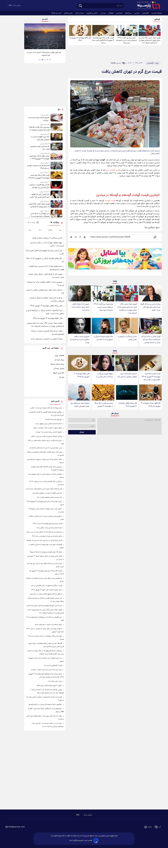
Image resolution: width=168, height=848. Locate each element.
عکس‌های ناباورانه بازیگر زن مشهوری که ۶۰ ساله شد (103, 338)
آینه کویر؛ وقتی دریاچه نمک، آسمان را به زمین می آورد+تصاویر (44, 54)
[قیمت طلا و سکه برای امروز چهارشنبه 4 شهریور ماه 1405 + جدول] (57, 175)
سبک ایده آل (59, 359)
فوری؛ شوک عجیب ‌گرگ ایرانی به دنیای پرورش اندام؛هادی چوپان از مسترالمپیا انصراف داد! (150, 40)
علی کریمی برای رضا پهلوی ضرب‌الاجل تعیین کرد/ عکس (39, 196)
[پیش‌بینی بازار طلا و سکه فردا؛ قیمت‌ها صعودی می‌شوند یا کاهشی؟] (57, 127)
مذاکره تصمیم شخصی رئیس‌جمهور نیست (48, 423)
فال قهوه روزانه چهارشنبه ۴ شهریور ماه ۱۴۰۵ (150, 405)
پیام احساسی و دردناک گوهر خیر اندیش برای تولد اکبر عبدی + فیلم (150, 307)
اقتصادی (145, 13)
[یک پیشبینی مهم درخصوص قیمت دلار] (57, 147)
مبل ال (61, 377)
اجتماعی (119, 13)
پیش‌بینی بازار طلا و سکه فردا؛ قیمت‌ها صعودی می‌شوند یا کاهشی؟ (39, 128)
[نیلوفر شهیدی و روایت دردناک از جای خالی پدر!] (103, 363)
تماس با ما (17, 5)
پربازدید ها (55, 222)
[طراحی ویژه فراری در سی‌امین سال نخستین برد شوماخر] (57, 185)
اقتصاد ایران (59, 355)
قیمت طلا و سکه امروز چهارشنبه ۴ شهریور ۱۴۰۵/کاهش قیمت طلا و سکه (103, 40)
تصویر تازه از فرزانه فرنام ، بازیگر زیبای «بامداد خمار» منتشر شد (80, 307)
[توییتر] (71, 237)
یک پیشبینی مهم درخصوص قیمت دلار (39, 148)
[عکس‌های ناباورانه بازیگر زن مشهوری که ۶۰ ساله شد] (103, 326)
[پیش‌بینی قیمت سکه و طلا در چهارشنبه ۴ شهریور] (103, 392)
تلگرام (150, 827)
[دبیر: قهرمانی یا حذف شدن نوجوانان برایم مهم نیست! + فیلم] (57, 214)
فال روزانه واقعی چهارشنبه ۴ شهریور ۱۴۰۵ (127, 405)
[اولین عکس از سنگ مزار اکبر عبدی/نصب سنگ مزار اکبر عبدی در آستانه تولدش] (150, 326)
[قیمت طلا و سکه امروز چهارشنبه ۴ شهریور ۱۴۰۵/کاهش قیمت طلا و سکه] (103, 30)
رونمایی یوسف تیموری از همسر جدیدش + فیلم (46, 436)
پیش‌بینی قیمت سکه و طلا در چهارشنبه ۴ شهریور (103, 405)
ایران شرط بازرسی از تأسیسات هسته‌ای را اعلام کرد (45, 448)
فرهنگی (111, 13)
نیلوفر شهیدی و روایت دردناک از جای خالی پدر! (104, 375)
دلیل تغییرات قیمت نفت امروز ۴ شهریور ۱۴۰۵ (46, 590)
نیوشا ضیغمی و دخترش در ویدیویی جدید (46, 338)
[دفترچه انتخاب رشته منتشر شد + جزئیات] (57, 118)
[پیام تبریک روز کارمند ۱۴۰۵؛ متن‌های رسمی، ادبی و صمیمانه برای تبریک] (126, 30)
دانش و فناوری (92, 13)
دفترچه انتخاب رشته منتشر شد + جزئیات (38, 119)
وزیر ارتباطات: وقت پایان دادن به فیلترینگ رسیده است (44, 489)
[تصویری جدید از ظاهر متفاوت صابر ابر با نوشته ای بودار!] (79, 326)
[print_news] (84, 237)
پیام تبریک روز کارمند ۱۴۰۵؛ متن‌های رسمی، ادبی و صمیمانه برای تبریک (126, 40)
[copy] (154, 237)
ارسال (82, 432)
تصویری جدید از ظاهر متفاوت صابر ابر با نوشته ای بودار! (79, 339)
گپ (159, 827)
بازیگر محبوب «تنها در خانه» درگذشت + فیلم (47, 428)
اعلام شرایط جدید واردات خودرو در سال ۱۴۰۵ (38, 167)
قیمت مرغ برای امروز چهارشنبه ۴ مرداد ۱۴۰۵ (47, 523)
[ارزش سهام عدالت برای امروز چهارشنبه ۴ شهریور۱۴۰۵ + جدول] (57, 156)
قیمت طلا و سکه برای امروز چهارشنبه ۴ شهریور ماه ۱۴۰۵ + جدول (38, 176)
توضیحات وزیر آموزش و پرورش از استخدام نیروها (46, 552)
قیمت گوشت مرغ (113, 170)
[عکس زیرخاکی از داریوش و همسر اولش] (126, 326)
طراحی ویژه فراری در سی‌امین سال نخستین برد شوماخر (39, 186)
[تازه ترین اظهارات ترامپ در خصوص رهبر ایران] (57, 137)
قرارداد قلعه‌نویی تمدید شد (53, 665)
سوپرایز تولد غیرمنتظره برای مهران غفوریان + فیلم (79, 405)
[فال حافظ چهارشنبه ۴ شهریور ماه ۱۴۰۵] (80, 30)
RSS (10, 5)
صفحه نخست (156, 13)
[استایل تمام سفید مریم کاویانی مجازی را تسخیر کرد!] (126, 363)
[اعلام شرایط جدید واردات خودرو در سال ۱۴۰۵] (57, 166)
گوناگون (157, 19)
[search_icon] (80, 6)
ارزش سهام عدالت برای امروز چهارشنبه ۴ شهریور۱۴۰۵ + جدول (39, 157)
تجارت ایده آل (59, 368)
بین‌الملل (128, 13)
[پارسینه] (147, 5)
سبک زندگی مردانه (57, 364)
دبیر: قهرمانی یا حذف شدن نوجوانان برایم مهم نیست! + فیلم (39, 215)
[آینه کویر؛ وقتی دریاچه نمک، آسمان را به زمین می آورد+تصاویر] (44, 36)
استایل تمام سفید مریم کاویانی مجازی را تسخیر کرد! (127, 375)
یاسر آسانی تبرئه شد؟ (55, 681)
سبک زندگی (79, 13)
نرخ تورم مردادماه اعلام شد (53, 419)
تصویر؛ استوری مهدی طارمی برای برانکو (49, 685)
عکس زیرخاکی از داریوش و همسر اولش (127, 338)
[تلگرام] (75, 237)
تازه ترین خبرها (58, 373)
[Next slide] (62, 36)
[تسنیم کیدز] (115, 260)
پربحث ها (31, 222)
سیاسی (137, 13)
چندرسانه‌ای (68, 13)
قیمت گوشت (110, 200)
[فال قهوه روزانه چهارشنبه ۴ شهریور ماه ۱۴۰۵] (150, 392)
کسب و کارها (57, 13)
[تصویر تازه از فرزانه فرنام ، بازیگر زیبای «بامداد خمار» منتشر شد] (79, 293)
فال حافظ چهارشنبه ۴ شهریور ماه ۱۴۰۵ (80, 39)
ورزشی (103, 13)
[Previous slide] (27, 36)
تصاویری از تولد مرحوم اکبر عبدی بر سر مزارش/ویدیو (45, 704)
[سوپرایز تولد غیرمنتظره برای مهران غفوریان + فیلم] (79, 392)
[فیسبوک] (80, 237)
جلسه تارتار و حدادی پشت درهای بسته (49, 528)
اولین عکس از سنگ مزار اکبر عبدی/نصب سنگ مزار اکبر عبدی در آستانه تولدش (150, 339)
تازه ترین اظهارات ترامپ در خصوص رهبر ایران (39, 138)
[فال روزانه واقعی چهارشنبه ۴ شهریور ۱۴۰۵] (126, 392)
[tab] (50, 59)
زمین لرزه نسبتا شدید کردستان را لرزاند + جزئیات (46, 669)
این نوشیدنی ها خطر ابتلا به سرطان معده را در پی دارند (44, 532)
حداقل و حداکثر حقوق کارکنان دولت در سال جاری (46, 594)
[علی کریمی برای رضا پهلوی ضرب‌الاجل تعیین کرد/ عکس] (57, 195)
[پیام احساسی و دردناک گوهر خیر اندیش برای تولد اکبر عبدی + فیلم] (150, 293)
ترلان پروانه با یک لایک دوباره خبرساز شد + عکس (46, 408)
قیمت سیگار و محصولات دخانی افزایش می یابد (46, 585)
